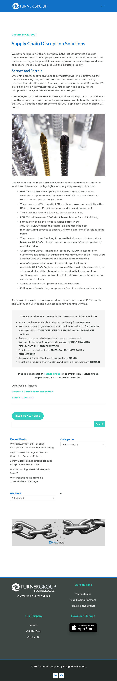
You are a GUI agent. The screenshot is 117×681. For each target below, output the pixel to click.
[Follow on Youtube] (61, 675)
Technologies (83, 593)
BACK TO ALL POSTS (27, 416)
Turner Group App (23, 397)
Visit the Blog (34, 631)
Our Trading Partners (83, 599)
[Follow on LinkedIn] (55, 675)
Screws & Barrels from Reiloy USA (32, 391)
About (33, 625)
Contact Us (33, 637)
